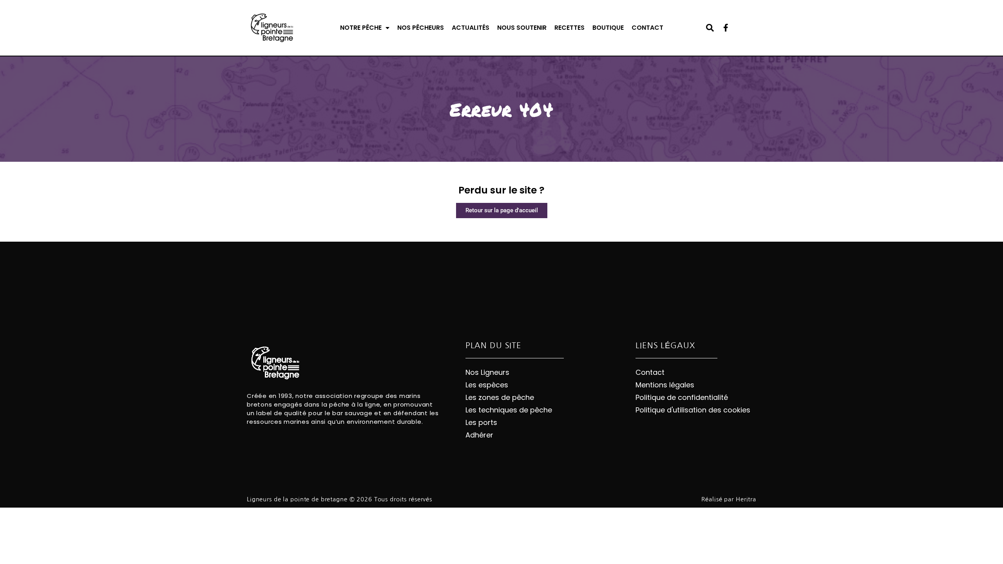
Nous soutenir (522, 28)
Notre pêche (361, 28)
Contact (647, 28)
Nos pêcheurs (420, 28)
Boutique (608, 28)
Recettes (569, 28)
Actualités (470, 28)
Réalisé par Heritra (728, 499)
